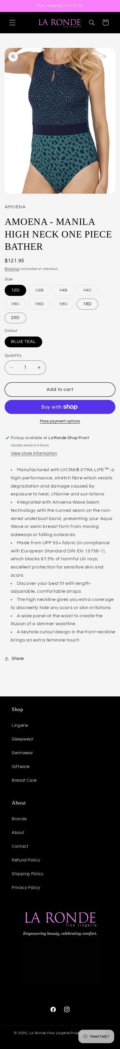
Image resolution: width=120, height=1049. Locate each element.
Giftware (21, 766)
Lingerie (20, 725)
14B (66, 292)
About (18, 832)
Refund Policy (26, 860)
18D (87, 304)
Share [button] (18, 658)
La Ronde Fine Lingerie (49, 1033)
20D (15, 317)
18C (66, 305)
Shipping (12, 269)
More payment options (60, 421)
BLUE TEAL (23, 341)
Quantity (13, 355)
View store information (34, 453)
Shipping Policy (27, 874)
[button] (12, 22)
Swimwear (22, 753)
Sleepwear (23, 739)
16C (18, 305)
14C (90, 292)
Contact (20, 846)
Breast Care (24, 780)
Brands (19, 819)
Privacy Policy (26, 887)
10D (15, 290)
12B (42, 292)
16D (42, 305)
